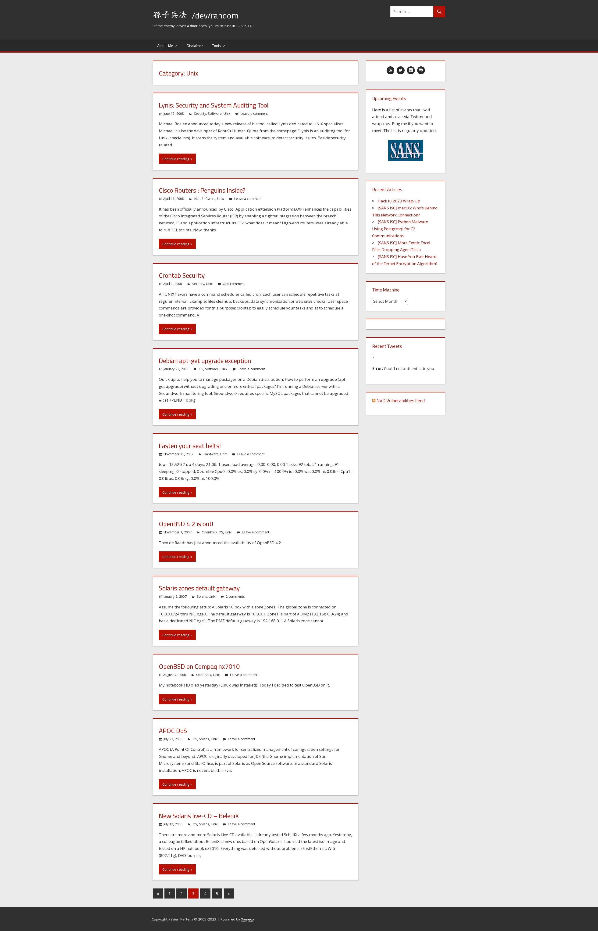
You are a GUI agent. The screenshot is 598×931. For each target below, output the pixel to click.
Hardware (211, 454)
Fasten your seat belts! (190, 446)
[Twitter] (400, 70)
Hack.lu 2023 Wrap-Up (399, 201)
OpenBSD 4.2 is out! (186, 524)
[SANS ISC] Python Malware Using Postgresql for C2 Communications (400, 228)
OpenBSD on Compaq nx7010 (199, 666)
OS (201, 369)
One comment (234, 283)
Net (197, 198)
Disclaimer (195, 45)
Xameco (247, 919)
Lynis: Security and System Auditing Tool (213, 105)
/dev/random (215, 15)
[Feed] (390, 70)
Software (215, 113)
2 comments (235, 596)
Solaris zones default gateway (199, 588)
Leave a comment (254, 113)
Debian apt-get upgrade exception (205, 361)
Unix (227, 113)
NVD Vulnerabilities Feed (400, 400)
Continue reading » (177, 158)
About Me (165, 45)
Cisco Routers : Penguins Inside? (202, 190)
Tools (216, 45)
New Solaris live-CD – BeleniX (199, 816)
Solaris (202, 596)
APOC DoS (173, 731)
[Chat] (421, 70)
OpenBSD (209, 532)
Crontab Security (182, 275)
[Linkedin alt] (411, 70)
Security (200, 113)
